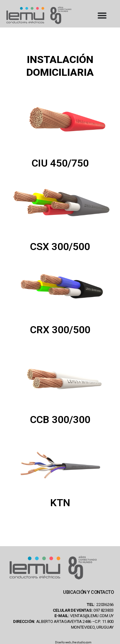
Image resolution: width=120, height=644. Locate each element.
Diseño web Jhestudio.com (73, 642)
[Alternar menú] (102, 15)
